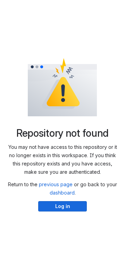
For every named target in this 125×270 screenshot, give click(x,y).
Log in (62, 206)
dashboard (62, 193)
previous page (56, 184)
